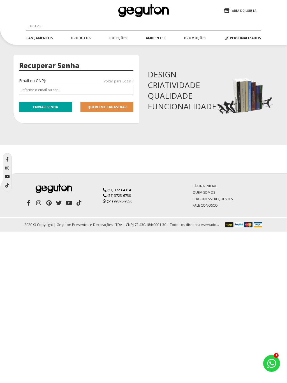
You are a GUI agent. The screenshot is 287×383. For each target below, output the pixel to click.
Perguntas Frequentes (213, 199)
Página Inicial (205, 186)
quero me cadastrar (107, 107)
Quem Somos (204, 192)
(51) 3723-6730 (119, 195)
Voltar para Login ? (118, 81)
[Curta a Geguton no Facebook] (28, 203)
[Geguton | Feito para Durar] (143, 10)
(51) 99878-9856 (119, 201)
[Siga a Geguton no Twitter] (59, 203)
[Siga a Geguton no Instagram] (38, 203)
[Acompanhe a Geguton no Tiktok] (79, 203)
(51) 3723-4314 (119, 189)
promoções (195, 38)
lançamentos (39, 38)
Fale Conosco (205, 205)
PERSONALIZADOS (245, 38)
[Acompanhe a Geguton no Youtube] (69, 203)
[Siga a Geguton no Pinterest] (49, 203)
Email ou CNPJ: (32, 80)
